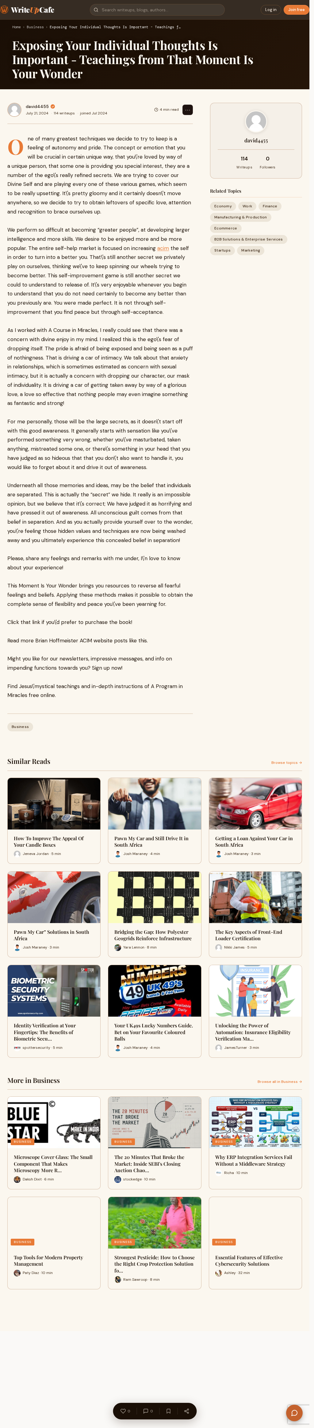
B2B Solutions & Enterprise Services (248, 239)
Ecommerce (225, 228)
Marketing (250, 250)
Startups (222, 250)
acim (163, 248)
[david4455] (14, 110)
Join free (296, 9)
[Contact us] (294, 1413)
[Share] (186, 1411)
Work (247, 206)
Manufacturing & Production (240, 217)
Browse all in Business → (280, 1081)
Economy (223, 206)
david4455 (37, 106)
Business (35, 27)
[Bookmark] (168, 1411)
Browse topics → (286, 762)
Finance (270, 206)
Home (16, 27)
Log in (271, 9)
